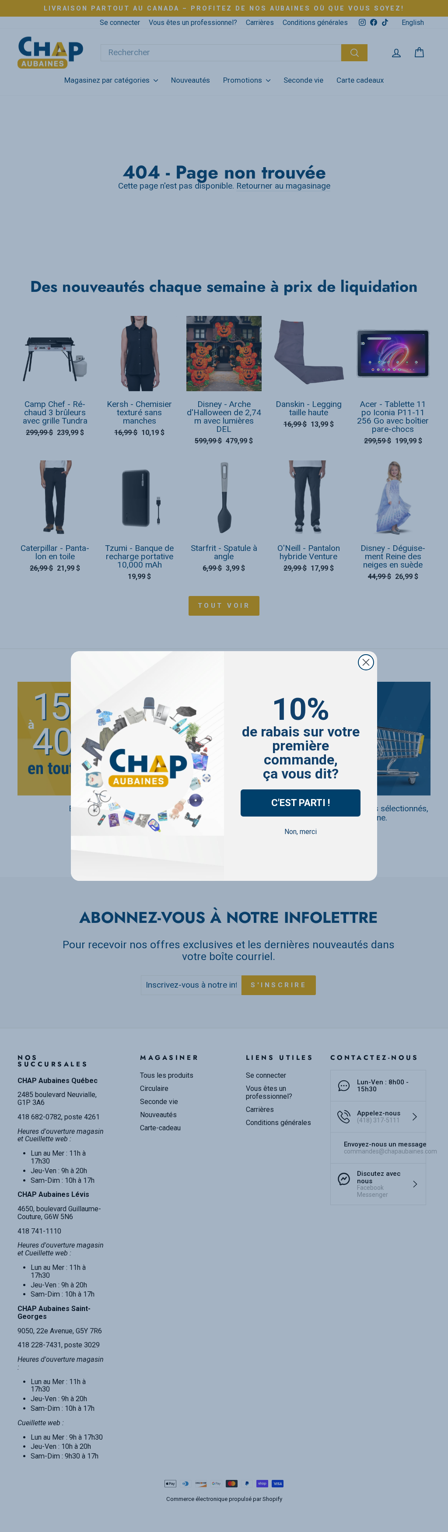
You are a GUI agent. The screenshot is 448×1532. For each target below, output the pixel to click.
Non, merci (300, 831)
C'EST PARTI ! (300, 802)
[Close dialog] (366, 662)
